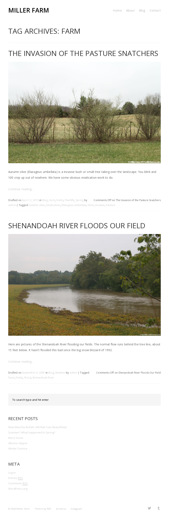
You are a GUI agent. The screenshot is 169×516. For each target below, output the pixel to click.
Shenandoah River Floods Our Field (77, 225)
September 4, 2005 (33, 372)
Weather (60, 372)
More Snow (15, 438)
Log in (12, 472)
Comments (18, 483)
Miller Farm (28, 10)
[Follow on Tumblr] (159, 508)
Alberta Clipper (17, 443)
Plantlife (70, 200)
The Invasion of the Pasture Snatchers (83, 53)
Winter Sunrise (17, 448)
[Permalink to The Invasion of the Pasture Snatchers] (84, 160)
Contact (155, 10)
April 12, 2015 (30, 200)
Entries (15, 478)
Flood (27, 377)
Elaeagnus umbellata (74, 205)
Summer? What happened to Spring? (31, 432)
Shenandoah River (43, 377)
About (130, 10)
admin (12, 205)
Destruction (53, 205)
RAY (49, 508)
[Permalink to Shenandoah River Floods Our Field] (84, 333)
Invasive (100, 205)
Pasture (110, 205)
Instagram (76, 508)
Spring (79, 200)
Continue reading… (21, 189)
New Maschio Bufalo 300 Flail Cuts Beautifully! (37, 427)
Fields (59, 200)
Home (117, 10)
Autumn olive (37, 205)
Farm (52, 200)
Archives (61, 508)
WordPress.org (18, 488)
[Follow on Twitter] (149, 508)
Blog (142, 10)
